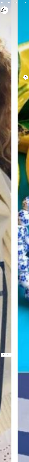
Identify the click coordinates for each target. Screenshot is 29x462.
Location (8, 2)
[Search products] (25, 77)
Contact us (14, 2)
